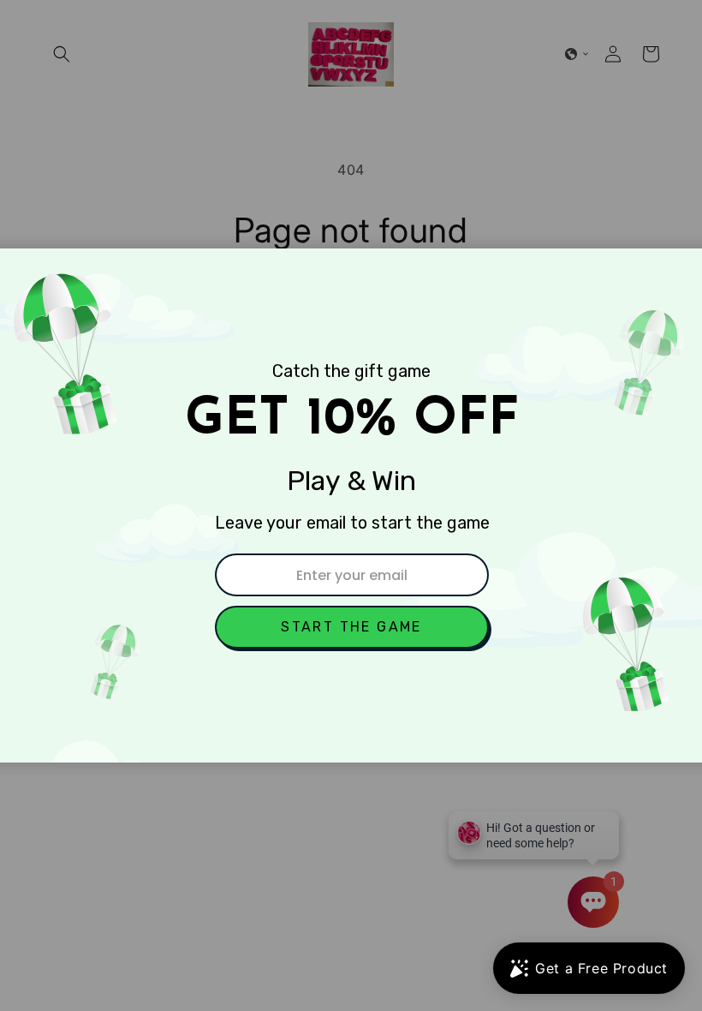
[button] (352, 627)
